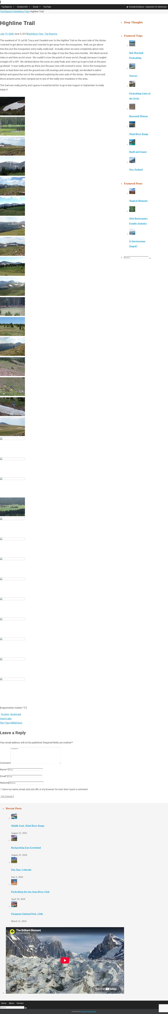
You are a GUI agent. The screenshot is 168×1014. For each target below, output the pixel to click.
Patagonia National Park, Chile (27, 913)
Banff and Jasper (138, 151)
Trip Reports (6, 7)
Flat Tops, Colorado (21, 869)
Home (3, 1003)
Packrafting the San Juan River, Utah (30, 891)
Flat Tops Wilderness (11, 722)
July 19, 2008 (7, 33)
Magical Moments (138, 200)
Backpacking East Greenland (26, 847)
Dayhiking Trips (22, 11)
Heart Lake (6, 718)
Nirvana (83, 1011)
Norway (133, 75)
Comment (5, 763)
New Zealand (136, 169)
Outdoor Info (22, 7)
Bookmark (15, 714)
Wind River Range (138, 134)
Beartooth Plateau (138, 116)
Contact (20, 1003)
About (11, 1003)
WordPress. (92, 1011)
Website (4, 782)
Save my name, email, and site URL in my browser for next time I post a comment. (45, 789)
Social (35, 7)
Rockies (5, 714)
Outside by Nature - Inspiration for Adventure (148, 7)
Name (3, 769)
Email (3, 776)
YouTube (47, 7)
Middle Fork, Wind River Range (27, 825)
